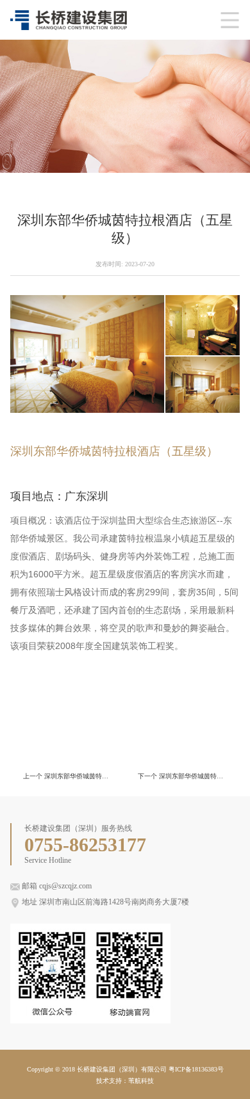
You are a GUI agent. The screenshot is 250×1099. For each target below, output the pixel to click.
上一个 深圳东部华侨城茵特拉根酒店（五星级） (67, 776)
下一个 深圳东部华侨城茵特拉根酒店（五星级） (182, 776)
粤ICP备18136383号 (196, 1069)
